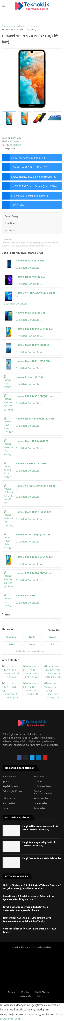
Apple (32, 637)
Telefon (17, 144)
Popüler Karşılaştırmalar (43, 792)
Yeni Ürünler (41, 798)
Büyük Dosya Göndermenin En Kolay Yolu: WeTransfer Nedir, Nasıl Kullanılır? (25, 908)
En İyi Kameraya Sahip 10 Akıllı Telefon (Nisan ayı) (38, 844)
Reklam (12, 992)
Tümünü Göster (54, 630)
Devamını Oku (11, 1018)
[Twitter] (32, 757)
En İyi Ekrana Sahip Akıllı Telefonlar (41, 858)
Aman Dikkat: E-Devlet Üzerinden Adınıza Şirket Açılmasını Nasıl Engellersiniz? (29, 897)
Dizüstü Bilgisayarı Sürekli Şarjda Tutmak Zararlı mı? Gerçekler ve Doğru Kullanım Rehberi (32, 887)
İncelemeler (40, 803)
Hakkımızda (25, 996)
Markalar (39, 776)
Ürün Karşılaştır (43, 786)
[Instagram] (25, 757)
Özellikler (10, 223)
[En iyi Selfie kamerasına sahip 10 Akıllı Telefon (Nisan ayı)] (11, 830)
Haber (6, 808)
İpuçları (7, 781)
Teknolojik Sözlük (12, 791)
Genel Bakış (11, 216)
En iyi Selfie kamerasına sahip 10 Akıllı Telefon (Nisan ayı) (40, 828)
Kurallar (25, 992)
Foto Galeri (9, 803)
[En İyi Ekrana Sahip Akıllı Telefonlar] (11, 862)
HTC (11, 644)
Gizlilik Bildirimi (42, 992)
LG (52, 644)
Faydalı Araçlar (11, 786)
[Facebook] (19, 757)
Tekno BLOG (9, 798)
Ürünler (38, 781)
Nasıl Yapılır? (10, 776)
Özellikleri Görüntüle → (29, 267)
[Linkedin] (38, 757)
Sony (32, 644)
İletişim (40, 996)
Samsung (11, 637)
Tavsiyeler (39, 808)
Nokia (52, 637)
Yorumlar (10, 230)
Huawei (22, 253)
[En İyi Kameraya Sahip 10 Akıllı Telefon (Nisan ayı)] (11, 846)
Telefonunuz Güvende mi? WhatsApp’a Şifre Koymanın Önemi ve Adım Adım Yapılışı (27, 919)
